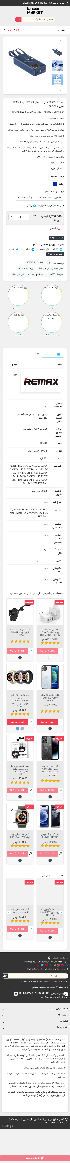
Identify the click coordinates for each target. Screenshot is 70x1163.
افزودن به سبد (35, 1158)
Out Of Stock (47, 651)
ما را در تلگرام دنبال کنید (66, 965)
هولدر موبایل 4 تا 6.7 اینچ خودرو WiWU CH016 (20, 632)
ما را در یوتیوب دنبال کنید (46, 965)
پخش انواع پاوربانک (36, 274)
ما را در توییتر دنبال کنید (42, 965)
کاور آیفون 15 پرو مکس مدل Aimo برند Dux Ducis (50, 768)
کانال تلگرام (30, 3)
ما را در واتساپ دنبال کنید (54, 965)
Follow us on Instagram (58, 965)
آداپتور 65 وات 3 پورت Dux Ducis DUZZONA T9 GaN (50, 632)
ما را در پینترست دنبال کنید (38, 965)
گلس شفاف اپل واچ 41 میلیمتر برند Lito (20, 911)
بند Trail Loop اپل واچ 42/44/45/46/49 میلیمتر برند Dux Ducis (20, 700)
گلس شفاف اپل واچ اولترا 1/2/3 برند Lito (20, 835)
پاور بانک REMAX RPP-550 (38, 262)
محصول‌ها (63, 1015)
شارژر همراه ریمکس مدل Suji (51, 268)
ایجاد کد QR (57, 238)
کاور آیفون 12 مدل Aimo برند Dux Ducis (50, 697)
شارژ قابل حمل (18, 274)
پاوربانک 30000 (56, 274)
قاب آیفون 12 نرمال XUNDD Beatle (50, 835)
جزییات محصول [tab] (53, 354)
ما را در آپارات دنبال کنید (62, 965)
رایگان (29, 206)
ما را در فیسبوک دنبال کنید (50, 965)
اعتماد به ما (62, 1027)
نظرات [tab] (37, 354)
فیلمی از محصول (56, 118)
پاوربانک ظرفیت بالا (26, 268)
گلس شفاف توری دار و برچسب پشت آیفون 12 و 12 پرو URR (20, 770)
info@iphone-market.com (41, 995)
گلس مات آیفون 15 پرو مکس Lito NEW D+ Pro (50, 912)
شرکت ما (64, 1021)
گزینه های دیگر (56, 254)
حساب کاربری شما (59, 1009)
